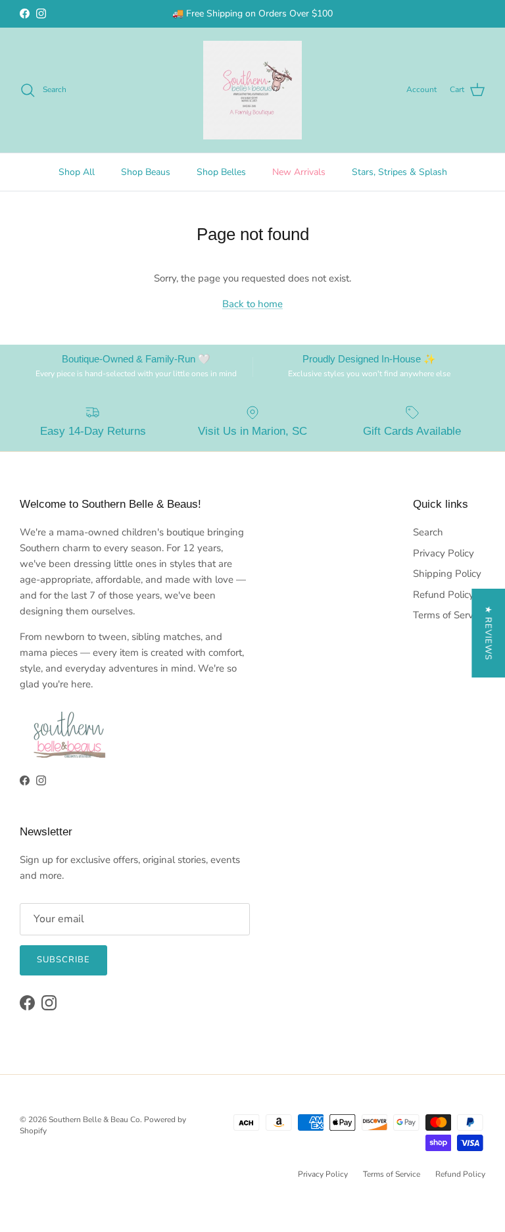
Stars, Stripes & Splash (399, 172)
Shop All (77, 172)
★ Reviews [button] (488, 633)
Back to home (252, 303)
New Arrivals (298, 172)
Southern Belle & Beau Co (94, 1119)
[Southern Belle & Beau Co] (252, 90)
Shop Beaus (145, 172)
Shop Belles (221, 172)
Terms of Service (449, 615)
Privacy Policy (443, 553)
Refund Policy (443, 594)
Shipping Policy (447, 573)
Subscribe (63, 960)
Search (428, 532)
